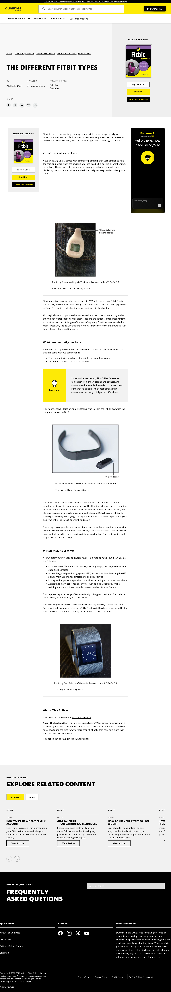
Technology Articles (24, 53)
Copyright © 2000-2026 (10, 973)
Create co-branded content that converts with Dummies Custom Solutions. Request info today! (85, 1)
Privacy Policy (101, 977)
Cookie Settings (118, 977)
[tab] (15, 797)
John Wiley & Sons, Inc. (33, 973)
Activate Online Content (12, 946)
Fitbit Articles (84, 53)
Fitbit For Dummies (54, 87)
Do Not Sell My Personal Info (141, 977)
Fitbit (71, 137)
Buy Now (138, 91)
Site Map (4, 952)
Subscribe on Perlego (138, 99)
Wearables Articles (66, 53)
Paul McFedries (14, 85)
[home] (13, 9)
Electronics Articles (45, 53)
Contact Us (5, 939)
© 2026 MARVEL (7, 987)
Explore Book (138, 84)
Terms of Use (83, 977)
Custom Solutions (79, 18)
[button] (26, 18)
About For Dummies (10, 932)
